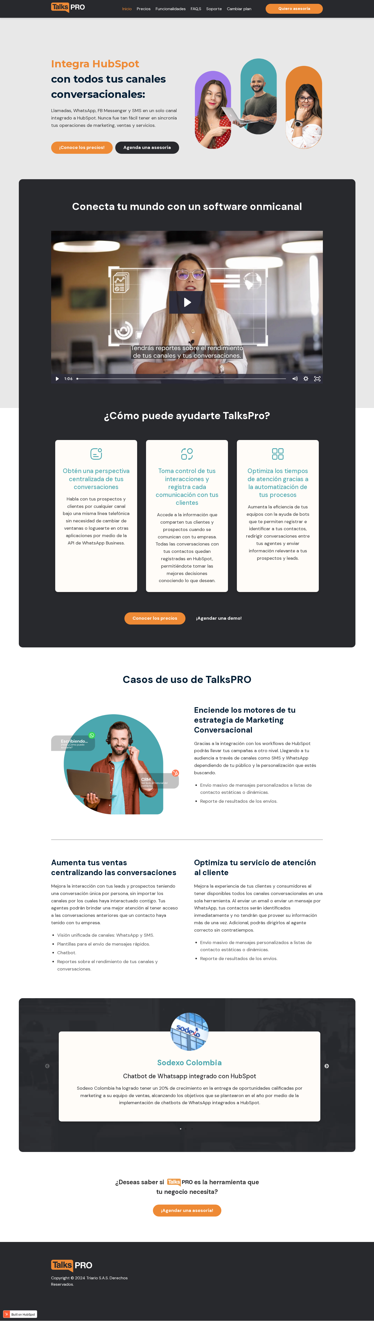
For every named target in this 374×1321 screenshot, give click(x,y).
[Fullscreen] (317, 379)
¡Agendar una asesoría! (187, 1210)
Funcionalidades (171, 8)
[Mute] (294, 379)
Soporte (214, 8)
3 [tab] (192, 1128)
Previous (47, 1066)
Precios (144, 8)
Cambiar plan (239, 8)
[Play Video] (57, 379)
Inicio (127, 8)
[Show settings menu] (306, 379)
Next (326, 1066)
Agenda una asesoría (147, 147)
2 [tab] (185, 1128)
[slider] (181, 379)
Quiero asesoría (294, 8)
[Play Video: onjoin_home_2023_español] (187, 302)
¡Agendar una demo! (219, 618)
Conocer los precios (155, 618)
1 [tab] (180, 1128)
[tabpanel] (189, 1076)
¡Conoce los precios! (82, 147)
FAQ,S (196, 8)
